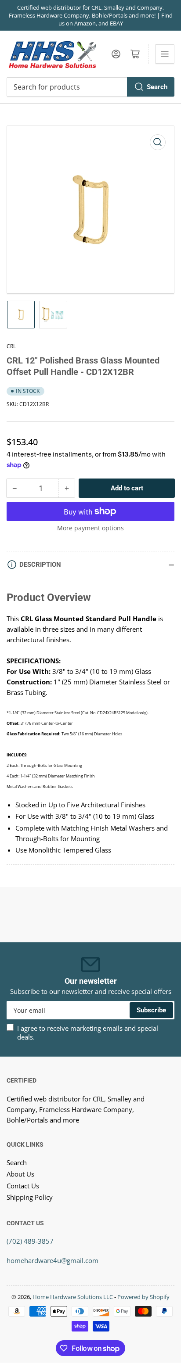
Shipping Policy (30, 1197)
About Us (20, 1173)
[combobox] (90, 87)
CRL (11, 346)
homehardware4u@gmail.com (52, 1260)
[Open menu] (164, 54)
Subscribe (151, 1010)
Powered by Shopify (143, 1297)
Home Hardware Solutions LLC (73, 1297)
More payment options (90, 528)
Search (157, 87)
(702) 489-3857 (30, 1241)
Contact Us (23, 1185)
